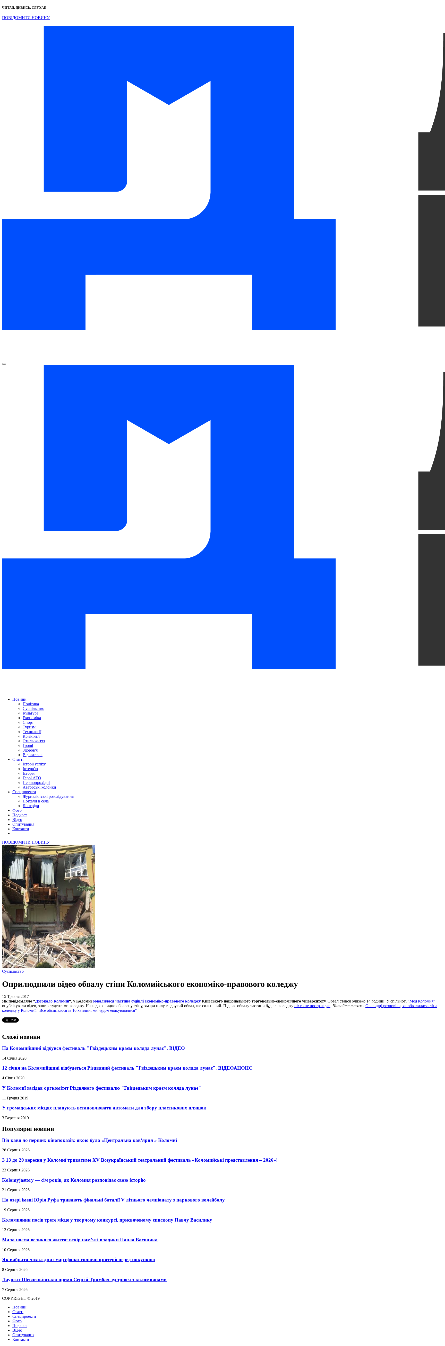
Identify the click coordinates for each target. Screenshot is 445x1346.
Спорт (28, 722)
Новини (19, 699)
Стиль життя (34, 741)
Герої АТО (32, 778)
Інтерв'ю (30, 768)
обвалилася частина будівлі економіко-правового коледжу (147, 1001)
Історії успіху (34, 764)
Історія (29, 773)
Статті (17, 759)
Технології (32, 731)
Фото (17, 810)
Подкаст (19, 815)
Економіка (32, 718)
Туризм (29, 727)
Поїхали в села (36, 801)
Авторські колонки (39, 787)
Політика (31, 704)
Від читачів (32, 755)
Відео (17, 819)
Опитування (23, 824)
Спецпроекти (24, 792)
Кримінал (31, 736)
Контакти (20, 829)
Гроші (28, 745)
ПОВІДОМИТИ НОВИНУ (26, 17)
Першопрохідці (36, 782)
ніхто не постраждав (312, 1006)
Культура (30, 713)
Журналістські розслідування (48, 796)
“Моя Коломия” (421, 1001)
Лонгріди (31, 805)
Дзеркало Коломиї (52, 1001)
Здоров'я (30, 750)
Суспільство (33, 708)
